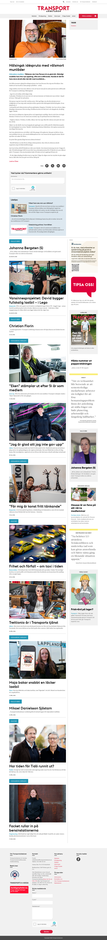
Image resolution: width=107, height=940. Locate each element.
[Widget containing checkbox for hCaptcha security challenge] (23, 188)
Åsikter (50, 16)
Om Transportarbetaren (85, 1)
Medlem (73, 26)
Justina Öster (13, 161)
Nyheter (34, 16)
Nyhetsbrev (94, 1)
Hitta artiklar (87, 16)
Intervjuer (57, 16)
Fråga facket (66, 16)
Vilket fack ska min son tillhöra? (41, 203)
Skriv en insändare (20, 1)
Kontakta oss (75, 1)
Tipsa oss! (12, 1)
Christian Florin (16, 216)
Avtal (73, 16)
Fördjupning (42, 16)
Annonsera (68, 1)
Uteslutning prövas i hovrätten (40, 225)
